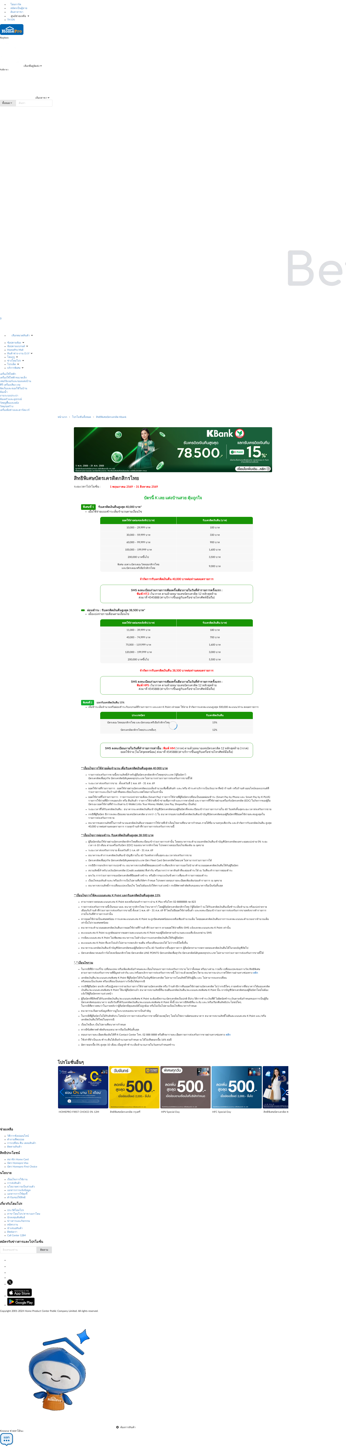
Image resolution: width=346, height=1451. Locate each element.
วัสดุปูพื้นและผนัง (9, 403)
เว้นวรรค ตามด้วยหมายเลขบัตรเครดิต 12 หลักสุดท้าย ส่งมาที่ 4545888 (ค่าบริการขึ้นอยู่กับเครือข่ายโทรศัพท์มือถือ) (176, 594)
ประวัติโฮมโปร (15, 1210)
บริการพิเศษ (13, 368)
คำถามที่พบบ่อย (15, 1139)
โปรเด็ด (11, 364)
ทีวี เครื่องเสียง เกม (10, 385)
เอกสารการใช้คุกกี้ (17, 1194)
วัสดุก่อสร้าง (6, 406)
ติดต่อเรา (12, 1232)
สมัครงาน (12, 1224)
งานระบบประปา (9, 395)
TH (9, 20)
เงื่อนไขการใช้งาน (17, 1179)
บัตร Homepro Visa (17, 1163)
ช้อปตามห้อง (14, 343)
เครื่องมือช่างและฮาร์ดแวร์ (15, 410)
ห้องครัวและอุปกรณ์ (11, 399)
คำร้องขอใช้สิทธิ (16, 1197)
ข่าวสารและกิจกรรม (18, 1221)
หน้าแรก (62, 417)
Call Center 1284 (16, 1235)
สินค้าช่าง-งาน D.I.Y (18, 353)
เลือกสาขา (41, 98)
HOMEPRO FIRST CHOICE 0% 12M (79, 1112)
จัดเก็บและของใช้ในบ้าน (13, 388)
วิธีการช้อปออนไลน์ (18, 1136)
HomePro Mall (15, 350)
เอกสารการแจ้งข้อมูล (19, 1190)
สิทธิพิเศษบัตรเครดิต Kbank (111, 417)
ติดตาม (44, 1250)
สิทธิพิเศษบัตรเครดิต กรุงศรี (125, 1112)
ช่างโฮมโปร (14, 361)
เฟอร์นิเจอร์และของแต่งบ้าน (15, 381)
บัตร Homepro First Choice (22, 1166)
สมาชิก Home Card (18, 1159)
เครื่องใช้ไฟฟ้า (8, 374)
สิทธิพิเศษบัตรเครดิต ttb (276, 1112)
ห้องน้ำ (4, 392)
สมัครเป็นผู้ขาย (18, 8)
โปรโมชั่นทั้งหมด (81, 417)
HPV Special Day (170, 1112)
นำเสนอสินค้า (15, 1228)
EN (13, 20)
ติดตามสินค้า (14, 1146)
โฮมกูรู (11, 357)
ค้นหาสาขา (16, 12)
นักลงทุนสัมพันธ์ (16, 1217)
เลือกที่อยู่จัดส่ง (31, 66)
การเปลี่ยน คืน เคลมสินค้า (21, 1143)
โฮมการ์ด (15, 4)
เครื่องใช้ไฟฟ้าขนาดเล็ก (13, 377)
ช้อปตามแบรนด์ (16, 346)
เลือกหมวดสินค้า (21, 335)
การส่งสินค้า (14, 1183)
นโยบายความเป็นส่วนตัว (21, 1186)
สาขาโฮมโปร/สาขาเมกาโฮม (23, 1214)
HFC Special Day (221, 1112)
